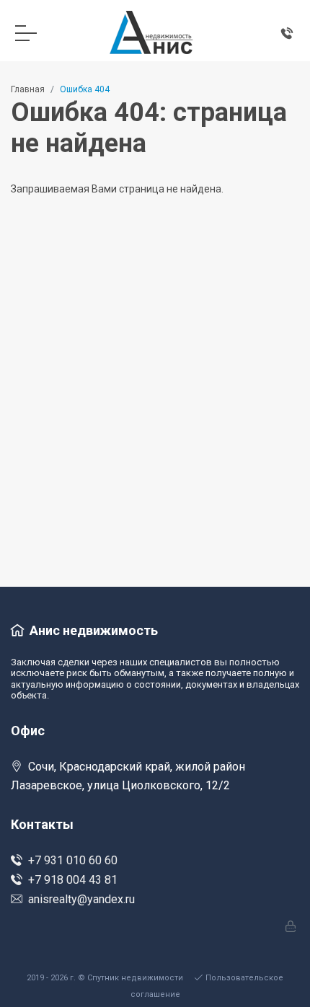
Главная (28, 89)
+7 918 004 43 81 (73, 880)
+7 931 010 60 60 (73, 860)
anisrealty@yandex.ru (81, 899)
